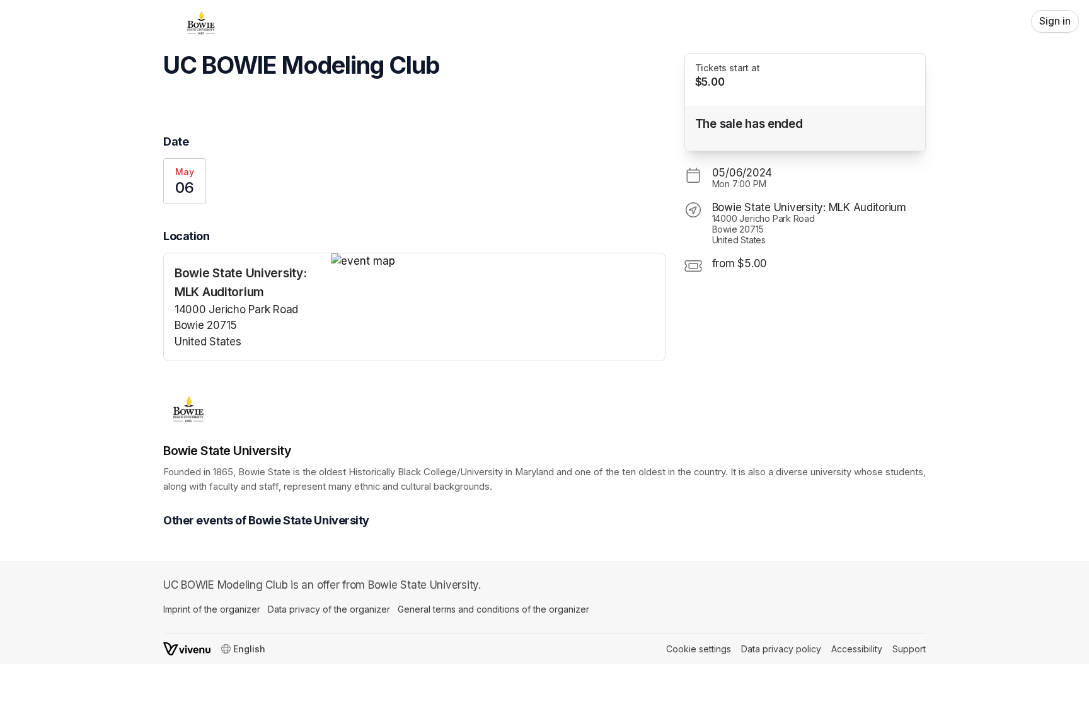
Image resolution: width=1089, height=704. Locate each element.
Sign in (1055, 21)
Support (909, 648)
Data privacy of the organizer (329, 609)
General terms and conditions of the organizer (493, 609)
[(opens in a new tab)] (498, 261)
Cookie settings (698, 648)
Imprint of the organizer (211, 609)
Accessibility (856, 648)
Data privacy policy (781, 648)
